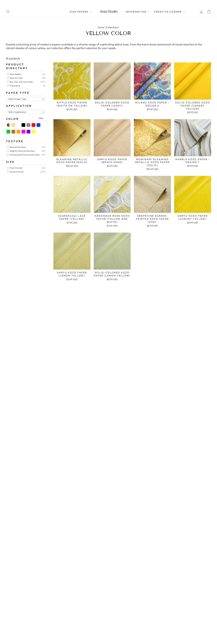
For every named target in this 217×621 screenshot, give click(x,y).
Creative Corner (168, 11)
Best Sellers (15, 74)
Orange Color (19, 132)
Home (101, 27)
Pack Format (16, 168)
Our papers (79, 11)
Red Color (34, 125)
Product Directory (17, 66)
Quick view (72, 96)
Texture (15, 141)
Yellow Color (34, 132)
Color (12, 119)
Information (136, 11)
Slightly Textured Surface (22, 151)
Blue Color (39, 125)
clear (41, 118)
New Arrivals (16, 78)
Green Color (8, 132)
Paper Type (18, 93)
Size (10, 162)
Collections (112, 27)
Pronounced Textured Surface (24, 155)
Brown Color (14, 132)
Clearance (14, 85)
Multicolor (8, 125)
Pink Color (24, 132)
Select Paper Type (17, 99)
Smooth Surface (17, 147)
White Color (19, 125)
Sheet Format (16, 171)
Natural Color (14, 125)
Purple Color (29, 132)
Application (19, 106)
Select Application (17, 112)
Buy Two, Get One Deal (21, 81)
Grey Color (29, 125)
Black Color (24, 125)
